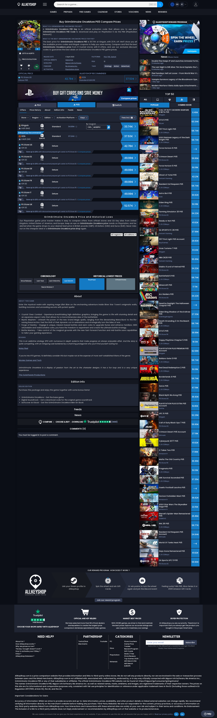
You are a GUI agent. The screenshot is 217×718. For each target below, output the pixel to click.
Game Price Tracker (129, 645)
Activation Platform (65, 117)
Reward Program (131, 649)
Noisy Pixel (23, 348)
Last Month (68, 281)
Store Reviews (130, 656)
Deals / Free (129, 654)
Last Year (40, 281)
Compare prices (84, 152)
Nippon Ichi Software (73, 63)
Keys (82, 117)
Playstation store (72, 69)
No (182, 714)
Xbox (112, 648)
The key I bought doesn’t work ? (29, 649)
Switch (113, 57)
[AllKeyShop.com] (26, 4)
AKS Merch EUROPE (128, 664)
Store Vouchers (130, 641)
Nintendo (113, 661)
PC (111, 641)
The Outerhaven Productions (32, 375)
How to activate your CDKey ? (28, 651)
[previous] (20, 49)
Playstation (114, 655)
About (47, 110)
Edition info (59, 110)
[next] (37, 49)
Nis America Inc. (71, 66)
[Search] (160, 4)
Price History (35, 110)
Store (23, 117)
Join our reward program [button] (108, 600)
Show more (173, 57)
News (79, 110)
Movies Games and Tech (30, 360)
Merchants (82, 644)
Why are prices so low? (25, 646)
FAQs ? (18, 654)
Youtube (103, 641)
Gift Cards (128, 651)
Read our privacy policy (164, 714)
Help (209, 713)
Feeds (70, 110)
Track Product (47, 287)
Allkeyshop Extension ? (25, 656)
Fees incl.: (126, 117)
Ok (176, 714)
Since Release (26, 281)
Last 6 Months (54, 281)
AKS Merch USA (130, 661)
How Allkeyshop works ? (25, 644)
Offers (23, 110)
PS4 (105, 57)
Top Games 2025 (131, 658)
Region (35, 117)
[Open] (44, 4)
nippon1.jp (69, 60)
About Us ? (20, 641)
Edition (48, 117)
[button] (196, 4)
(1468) (114, 422)
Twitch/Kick (83, 641)
